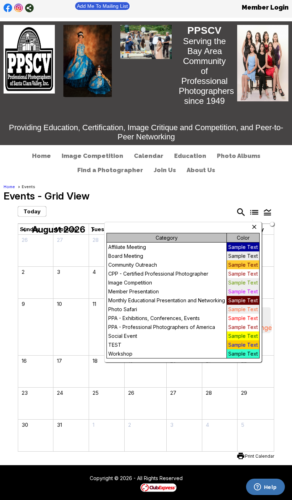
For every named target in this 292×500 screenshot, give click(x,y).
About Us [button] (201, 170)
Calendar (148, 155)
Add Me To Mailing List (102, 6)
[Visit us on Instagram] (18, 8)
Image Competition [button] (92, 155)
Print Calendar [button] (259, 456)
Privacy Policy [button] (239, 478)
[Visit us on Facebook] (8, 8)
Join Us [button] (165, 170)
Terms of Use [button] (204, 478)
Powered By (128, 487)
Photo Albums (238, 155)
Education (190, 155)
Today (32, 211)
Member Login (265, 7)
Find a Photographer (110, 170)
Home (41, 155)
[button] (267, 212)
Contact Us (70, 478)
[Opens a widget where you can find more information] (265, 487)
